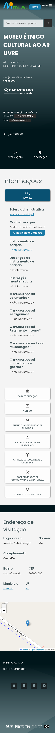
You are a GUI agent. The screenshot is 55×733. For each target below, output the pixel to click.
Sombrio (8, 588)
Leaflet (25, 649)
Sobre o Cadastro (15, 669)
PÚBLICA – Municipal (22, 214)
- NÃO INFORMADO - (25, 115)
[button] (27, 623)
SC (27, 588)
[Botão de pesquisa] (48, 23)
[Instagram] (34, 686)
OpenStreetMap (37, 649)
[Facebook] (14, 686)
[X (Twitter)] (24, 686)
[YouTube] (44, 686)
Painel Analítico (13, 662)
